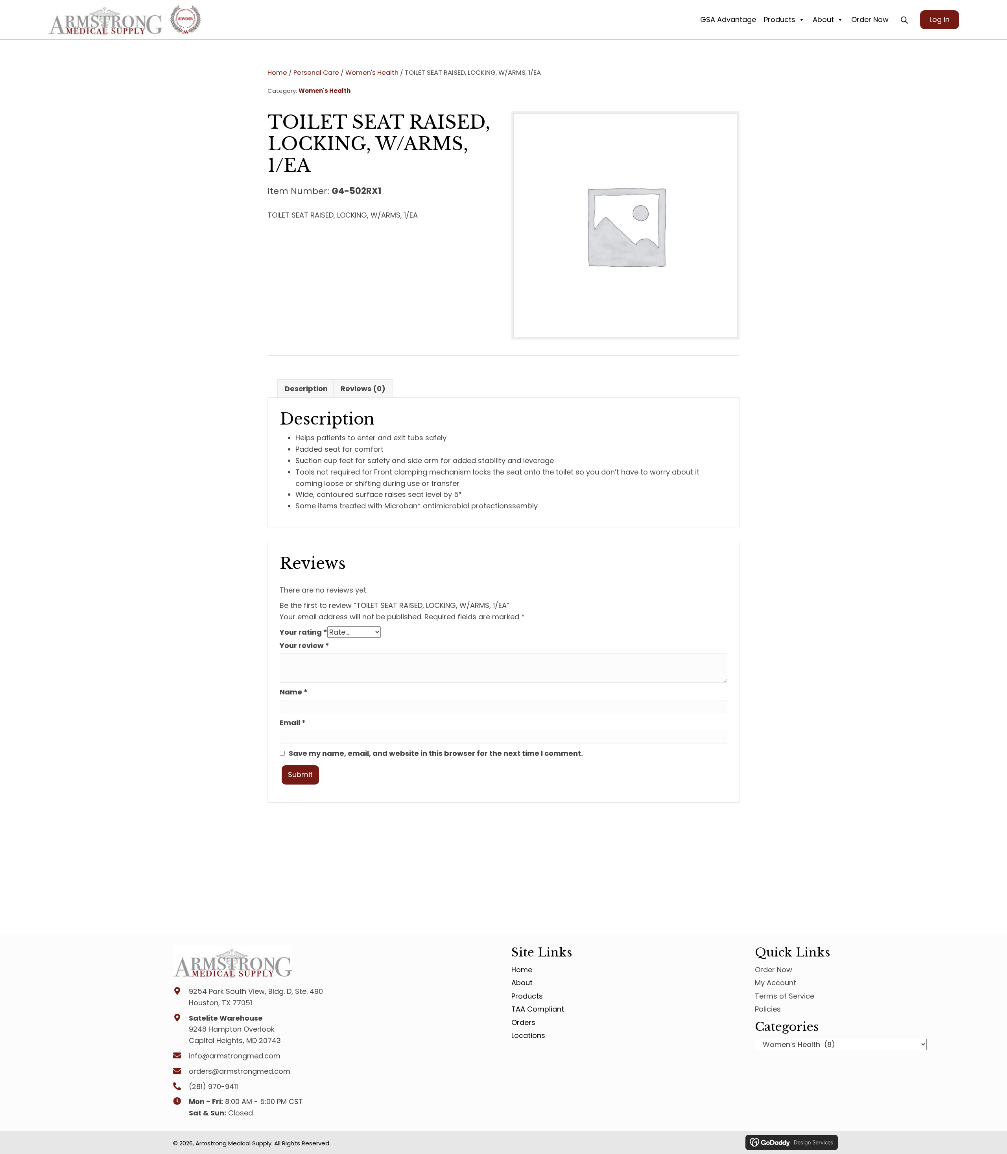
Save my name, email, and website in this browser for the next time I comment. (436, 753)
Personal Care (316, 72)
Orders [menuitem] (523, 1022)
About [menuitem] (522, 983)
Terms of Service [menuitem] (784, 996)
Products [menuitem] (527, 996)
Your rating (303, 632)
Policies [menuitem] (768, 1009)
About (823, 19)
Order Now (870, 19)
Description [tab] (306, 388)
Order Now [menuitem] (773, 970)
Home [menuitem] (521, 970)
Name (294, 692)
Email (293, 722)
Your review (304, 645)
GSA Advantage (728, 19)
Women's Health (371, 72)
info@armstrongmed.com (234, 1056)
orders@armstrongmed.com (239, 1071)
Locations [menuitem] (528, 1035)
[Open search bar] (904, 20)
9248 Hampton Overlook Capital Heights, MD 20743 (235, 1035)
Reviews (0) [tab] (363, 388)
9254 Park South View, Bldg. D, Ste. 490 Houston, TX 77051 (256, 997)
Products (779, 19)
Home (277, 72)
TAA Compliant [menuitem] (537, 1009)
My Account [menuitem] (775, 983)
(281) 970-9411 (213, 1086)
